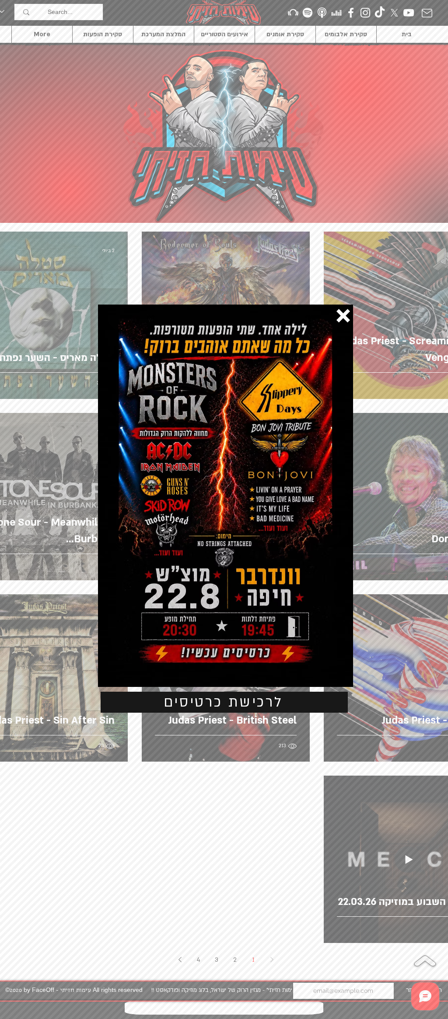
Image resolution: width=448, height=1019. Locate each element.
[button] (343, 316)
